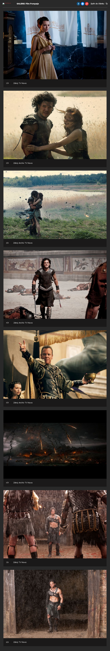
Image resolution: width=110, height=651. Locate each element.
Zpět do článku (97, 4)
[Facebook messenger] (82, 3)
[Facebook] (78, 3)
